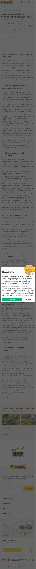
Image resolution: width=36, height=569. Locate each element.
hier (6, 290)
